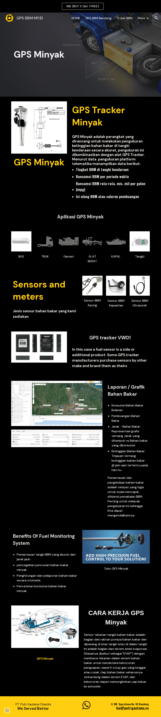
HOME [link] (76, 18)
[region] (80, 6)
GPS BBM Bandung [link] (98, 18)
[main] (39, 54)
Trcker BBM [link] (125, 18)
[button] (156, 18)
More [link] (141, 18)
